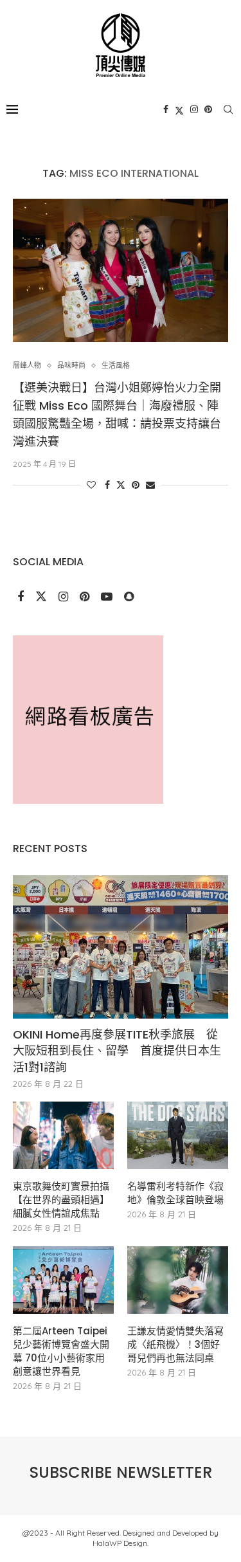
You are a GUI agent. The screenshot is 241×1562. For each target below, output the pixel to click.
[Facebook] (165, 109)
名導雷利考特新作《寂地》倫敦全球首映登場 (175, 1192)
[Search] (228, 109)
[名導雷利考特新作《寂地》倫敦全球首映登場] (177, 1135)
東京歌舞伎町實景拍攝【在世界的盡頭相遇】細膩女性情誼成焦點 (61, 1199)
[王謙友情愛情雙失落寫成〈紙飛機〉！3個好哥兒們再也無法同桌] (177, 1280)
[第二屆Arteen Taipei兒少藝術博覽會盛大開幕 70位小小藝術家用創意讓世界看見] (63, 1280)
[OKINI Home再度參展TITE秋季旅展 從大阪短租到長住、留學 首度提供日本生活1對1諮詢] (120, 947)
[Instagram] (194, 109)
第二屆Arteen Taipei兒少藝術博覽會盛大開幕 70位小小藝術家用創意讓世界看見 (61, 1351)
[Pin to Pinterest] (135, 485)
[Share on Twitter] (120, 485)
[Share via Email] (150, 485)
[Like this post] (91, 485)
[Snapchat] (129, 597)
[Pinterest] (208, 109)
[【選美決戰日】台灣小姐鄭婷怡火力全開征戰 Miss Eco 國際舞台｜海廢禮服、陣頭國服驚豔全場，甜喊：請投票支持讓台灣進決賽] (120, 270)
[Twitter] (179, 109)
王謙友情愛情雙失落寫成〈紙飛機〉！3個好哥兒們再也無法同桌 (175, 1344)
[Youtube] (108, 597)
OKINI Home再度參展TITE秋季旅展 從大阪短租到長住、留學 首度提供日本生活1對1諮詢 (117, 1050)
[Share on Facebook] (107, 485)
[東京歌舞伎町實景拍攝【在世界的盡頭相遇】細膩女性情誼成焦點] (63, 1135)
